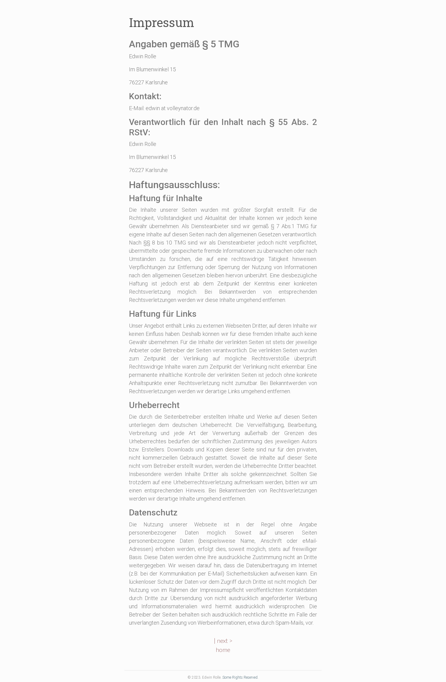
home (223, 649)
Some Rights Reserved (240, 677)
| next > (223, 640)
